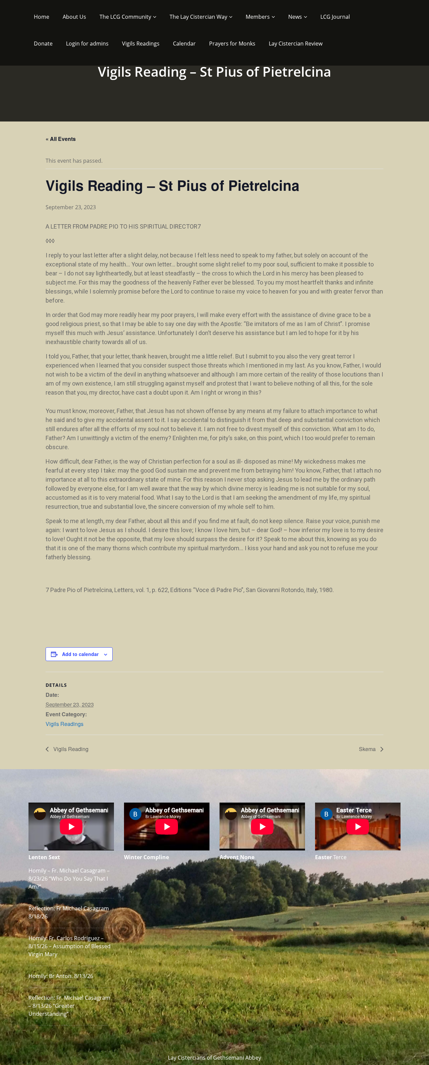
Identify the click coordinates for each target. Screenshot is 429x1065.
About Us (74, 16)
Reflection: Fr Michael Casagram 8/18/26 (68, 912)
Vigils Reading (70, 749)
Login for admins (87, 43)
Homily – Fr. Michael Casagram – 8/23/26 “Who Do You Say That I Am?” (69, 878)
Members (258, 16)
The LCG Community (125, 16)
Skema (368, 749)
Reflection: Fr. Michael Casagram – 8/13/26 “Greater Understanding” (69, 1005)
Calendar (184, 43)
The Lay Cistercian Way (198, 16)
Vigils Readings (141, 43)
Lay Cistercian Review (295, 43)
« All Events (61, 139)
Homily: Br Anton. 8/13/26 (60, 976)
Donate (43, 43)
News (295, 16)
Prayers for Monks (232, 43)
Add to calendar (80, 654)
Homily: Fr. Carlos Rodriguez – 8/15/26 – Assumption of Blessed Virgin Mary (69, 946)
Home (41, 16)
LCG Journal (335, 16)
